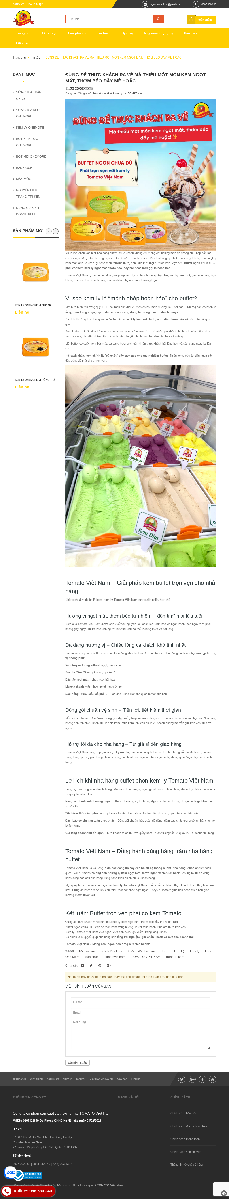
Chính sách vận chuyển (185, 1151)
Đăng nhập (35, 4)
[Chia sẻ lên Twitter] (91, 965)
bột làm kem (88, 951)
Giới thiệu (49, 33)
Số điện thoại (22, 1155)
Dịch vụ (127, 33)
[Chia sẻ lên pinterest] (100, 965)
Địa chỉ (17, 1129)
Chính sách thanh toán (185, 1139)
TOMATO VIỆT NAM (145, 956)
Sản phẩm (76, 33)
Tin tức (103, 33)
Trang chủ (24, 33)
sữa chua (92, 956)
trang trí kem (175, 956)
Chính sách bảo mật (183, 1113)
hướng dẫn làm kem (142, 951)
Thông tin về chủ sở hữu (186, 1164)
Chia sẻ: (71, 965)
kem (165, 951)
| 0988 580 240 (40, 1164)
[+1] (109, 965)
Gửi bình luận (77, 1063)
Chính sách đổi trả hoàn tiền (188, 1126)
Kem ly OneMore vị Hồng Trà (35, 380)
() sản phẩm (204, 19)
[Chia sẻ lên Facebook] (83, 965)
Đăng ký (18, 4)
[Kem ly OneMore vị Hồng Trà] (35, 347)
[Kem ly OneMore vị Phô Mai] (35, 272)
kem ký (179, 951)
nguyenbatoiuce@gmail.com (166, 4)
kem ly (194, 951)
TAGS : (71, 951)
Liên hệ (22, 43)
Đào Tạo (191, 33)
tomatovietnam (114, 956)
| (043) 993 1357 (61, 1164)
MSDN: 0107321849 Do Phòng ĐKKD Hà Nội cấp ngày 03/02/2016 (57, 1120)
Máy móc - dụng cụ (158, 33)
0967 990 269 (208, 4)
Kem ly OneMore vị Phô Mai (34, 305)
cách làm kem (112, 951)
